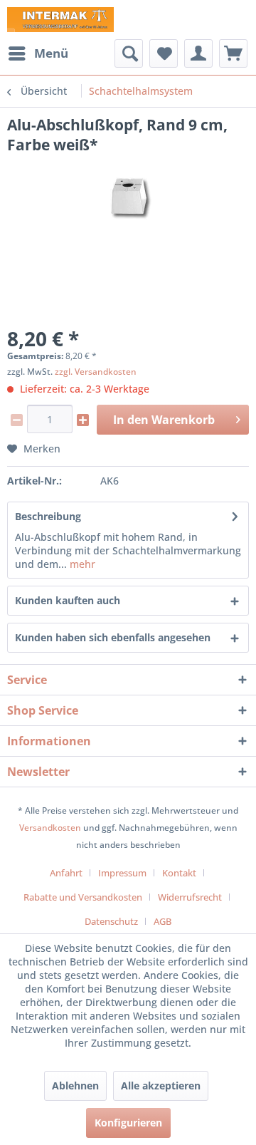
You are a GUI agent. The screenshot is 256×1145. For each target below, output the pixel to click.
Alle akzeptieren (161, 1085)
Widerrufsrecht (190, 897)
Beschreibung (48, 516)
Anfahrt (66, 872)
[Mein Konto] (198, 53)
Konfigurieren (128, 1122)
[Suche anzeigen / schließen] (128, 53)
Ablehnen (75, 1085)
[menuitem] (37, 53)
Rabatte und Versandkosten (82, 897)
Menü (51, 53)
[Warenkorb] (233, 53)
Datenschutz (111, 921)
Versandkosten (50, 828)
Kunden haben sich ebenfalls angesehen (112, 637)
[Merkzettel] (163, 53)
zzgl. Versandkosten (96, 372)
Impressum (122, 872)
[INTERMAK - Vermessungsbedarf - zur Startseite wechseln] (60, 19)
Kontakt (179, 872)
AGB (162, 921)
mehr (81, 564)
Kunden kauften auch (67, 600)
